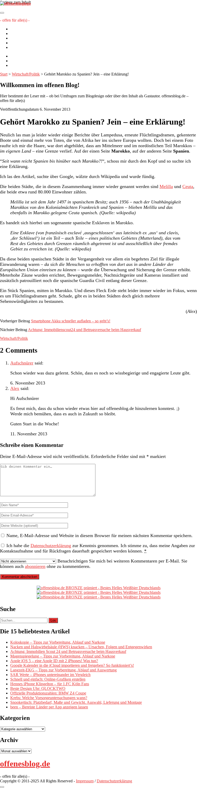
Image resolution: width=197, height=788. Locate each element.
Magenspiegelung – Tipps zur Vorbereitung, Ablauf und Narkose (62, 656)
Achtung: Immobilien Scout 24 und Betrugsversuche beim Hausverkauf (68, 651)
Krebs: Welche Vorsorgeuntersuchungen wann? (48, 698)
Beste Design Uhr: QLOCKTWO (37, 688)
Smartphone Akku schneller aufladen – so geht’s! (70, 321)
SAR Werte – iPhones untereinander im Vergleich (50, 674)
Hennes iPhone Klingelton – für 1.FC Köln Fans (49, 684)
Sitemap (16, 38)
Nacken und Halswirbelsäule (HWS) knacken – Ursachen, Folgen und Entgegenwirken (81, 647)
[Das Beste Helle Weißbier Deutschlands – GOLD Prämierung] (99, 588)
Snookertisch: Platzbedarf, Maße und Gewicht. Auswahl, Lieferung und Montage (76, 702)
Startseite (17, 29)
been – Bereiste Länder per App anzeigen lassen (49, 707)
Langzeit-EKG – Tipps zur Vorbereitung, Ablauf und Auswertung (63, 670)
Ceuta (187, 186)
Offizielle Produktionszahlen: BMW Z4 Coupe (48, 693)
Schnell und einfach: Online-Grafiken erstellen (47, 679)
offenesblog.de (25, 763)
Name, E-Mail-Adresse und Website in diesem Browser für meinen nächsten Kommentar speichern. (99, 535)
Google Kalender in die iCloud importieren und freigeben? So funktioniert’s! (72, 665)
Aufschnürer (21, 362)
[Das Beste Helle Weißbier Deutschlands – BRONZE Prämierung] (99, 597)
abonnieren (35, 566)
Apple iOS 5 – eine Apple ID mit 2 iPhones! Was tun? (54, 661)
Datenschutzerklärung (28, 47)
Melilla (166, 186)
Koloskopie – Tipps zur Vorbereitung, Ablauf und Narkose (57, 642)
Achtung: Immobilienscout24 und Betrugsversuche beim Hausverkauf (84, 329)
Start (3, 74)
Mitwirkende (20, 33)
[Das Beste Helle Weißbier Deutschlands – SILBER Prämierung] (99, 592)
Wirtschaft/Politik (26, 74)
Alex (14, 388)
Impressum (19, 43)
